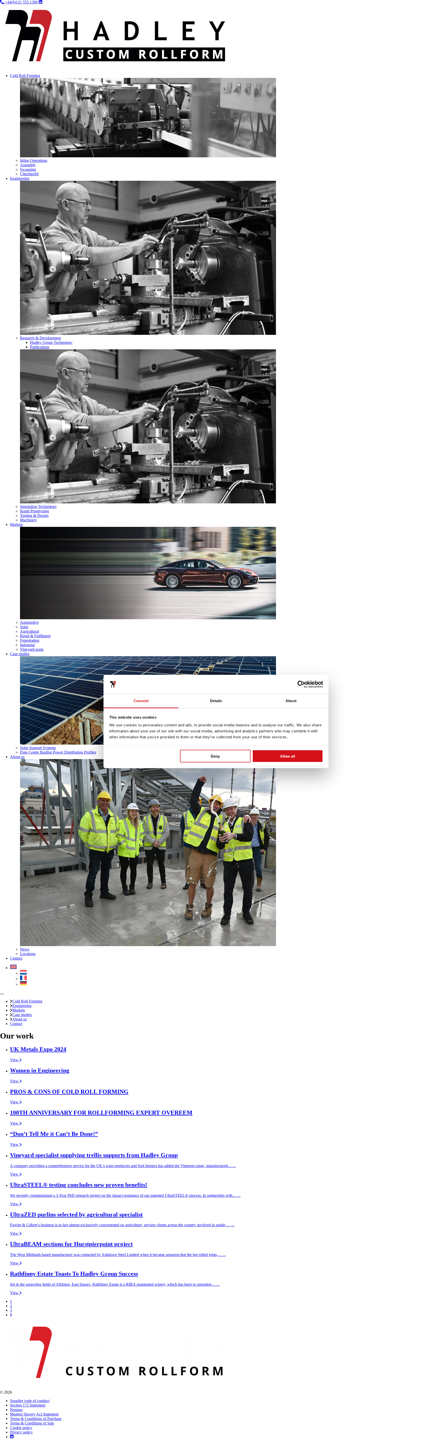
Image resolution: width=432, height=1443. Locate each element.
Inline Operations (33, 160)
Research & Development (40, 338)
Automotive (29, 622)
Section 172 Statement (27, 1405)
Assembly (28, 165)
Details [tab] (216, 701)
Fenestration (29, 640)
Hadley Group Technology (51, 342)
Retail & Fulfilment (35, 636)
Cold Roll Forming (25, 75)
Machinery (28, 520)
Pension (16, 1410)
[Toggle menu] (2, 994)
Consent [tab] (141, 701)
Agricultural (29, 631)
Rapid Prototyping (34, 511)
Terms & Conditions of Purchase (36, 1419)
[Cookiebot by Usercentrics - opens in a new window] (301, 684)
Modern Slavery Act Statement (34, 1414)
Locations (28, 954)
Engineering (19, 178)
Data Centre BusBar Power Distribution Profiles (58, 752)
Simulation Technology (38, 506)
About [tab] (291, 701)
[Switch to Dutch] (23, 973)
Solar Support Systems (38, 748)
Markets (16, 524)
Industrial (27, 645)
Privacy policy (21, 1432)
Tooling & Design (34, 515)
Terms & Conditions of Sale (32, 1423)
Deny (215, 756)
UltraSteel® (29, 174)
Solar (24, 627)
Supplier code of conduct (30, 1401)
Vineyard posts (32, 649)
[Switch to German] (23, 984)
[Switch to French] (23, 979)
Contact (16, 958)
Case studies (20, 654)
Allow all (287, 756)
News (24, 949)
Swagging (28, 169)
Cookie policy (21, 1428)
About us (17, 757)
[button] (13, 968)
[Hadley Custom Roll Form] (115, 67)
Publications (39, 347)
